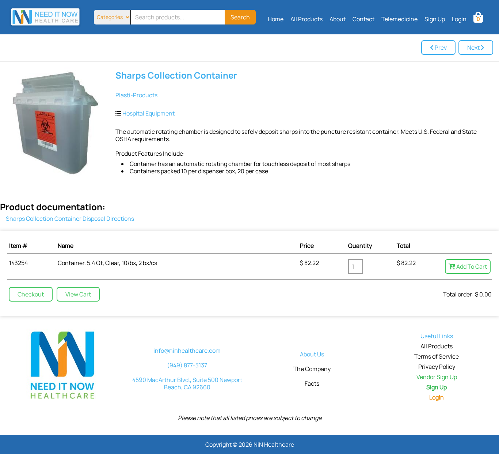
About (338, 19)
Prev (440, 47)
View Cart (78, 294)
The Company (312, 368)
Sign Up (434, 19)
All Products (306, 19)
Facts (312, 383)
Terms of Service (436, 356)
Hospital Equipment (148, 113)
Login (459, 19)
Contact (363, 19)
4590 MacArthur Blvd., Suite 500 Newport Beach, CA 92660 (187, 383)
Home (275, 19)
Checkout (31, 294)
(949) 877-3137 (187, 365)
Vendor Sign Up (436, 377)
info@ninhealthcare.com (187, 350)
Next (474, 47)
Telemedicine (399, 19)
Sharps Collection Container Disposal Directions (70, 218)
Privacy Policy (436, 366)
